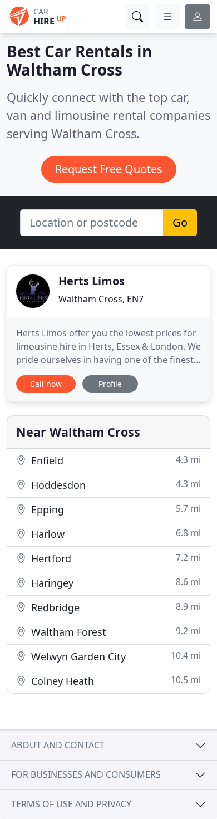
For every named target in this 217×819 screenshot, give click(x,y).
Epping (114, 509)
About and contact (58, 745)
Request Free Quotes (108, 168)
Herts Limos (91, 280)
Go (180, 222)
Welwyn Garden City (114, 656)
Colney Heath (114, 681)
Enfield (114, 460)
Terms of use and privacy (71, 804)
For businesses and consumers (86, 774)
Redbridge (114, 607)
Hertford (114, 558)
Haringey (114, 583)
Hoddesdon (114, 485)
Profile (110, 384)
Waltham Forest (114, 632)
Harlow (114, 534)
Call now (46, 384)
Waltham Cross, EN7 (101, 299)
